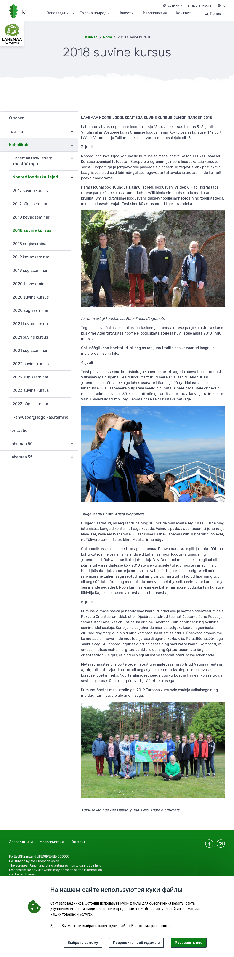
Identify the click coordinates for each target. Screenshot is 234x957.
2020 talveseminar (30, 283)
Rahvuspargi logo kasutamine (40, 417)
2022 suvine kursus (31, 363)
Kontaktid (18, 430)
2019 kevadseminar (31, 257)
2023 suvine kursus (31, 390)
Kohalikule (19, 144)
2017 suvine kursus (30, 190)
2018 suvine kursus (32, 230)
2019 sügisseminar (30, 270)
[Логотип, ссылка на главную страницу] (17, 11)
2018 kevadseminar (31, 217)
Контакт (183, 13)
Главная (91, 37)
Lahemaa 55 (21, 457)
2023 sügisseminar (30, 403)
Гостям (16, 131)
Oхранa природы (94, 13)
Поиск (215, 13)
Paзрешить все (188, 943)
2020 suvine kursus (31, 297)
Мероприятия (155, 13)
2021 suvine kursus (30, 337)
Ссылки (173, 5)
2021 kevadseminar (31, 323)
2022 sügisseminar (30, 377)
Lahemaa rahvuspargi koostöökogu (33, 161)
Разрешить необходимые (136, 943)
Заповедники (59, 13)
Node (107, 37)
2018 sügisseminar (30, 243)
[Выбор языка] (228, 6)
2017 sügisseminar (30, 203)
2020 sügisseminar (30, 310)
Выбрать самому (83, 943)
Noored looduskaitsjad (35, 177)
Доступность (201, 5)
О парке (16, 118)
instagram (221, 843)
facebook (209, 843)
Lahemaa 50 (21, 443)
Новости (126, 13)
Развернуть (72, 118)
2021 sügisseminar (30, 350)
